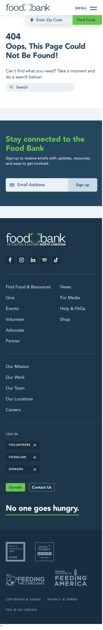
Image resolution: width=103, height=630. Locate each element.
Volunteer (15, 319)
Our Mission (17, 367)
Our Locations (19, 399)
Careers (13, 410)
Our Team (15, 388)
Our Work (15, 377)
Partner (13, 341)
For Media (70, 298)
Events (12, 309)
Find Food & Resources (28, 287)
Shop (65, 319)
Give (10, 298)
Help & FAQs (73, 309)
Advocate (15, 330)
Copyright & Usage (23, 600)
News (65, 287)
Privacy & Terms (62, 600)
